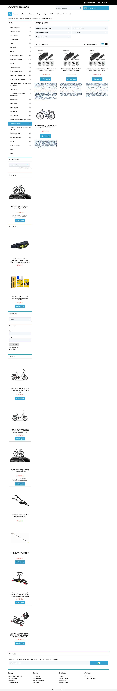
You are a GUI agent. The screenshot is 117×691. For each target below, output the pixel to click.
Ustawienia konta (63, 682)
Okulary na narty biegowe (16, 71)
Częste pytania (37, 678)
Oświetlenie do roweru (15, 137)
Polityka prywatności (38, 680)
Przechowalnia (62, 680)
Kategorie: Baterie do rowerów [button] (44, 28)
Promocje (12, 153)
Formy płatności (12, 678)
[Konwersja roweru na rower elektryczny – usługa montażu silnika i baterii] (46, 114)
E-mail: (11, 331)
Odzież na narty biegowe (16, 59)
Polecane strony (88, 676)
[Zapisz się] (99, 663)
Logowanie (61, 676)
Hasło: (10, 337)
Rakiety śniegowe (14, 115)
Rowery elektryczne (14, 27)
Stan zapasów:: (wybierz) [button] (43, 32)
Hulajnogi (12, 141)
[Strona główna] (10, 14)
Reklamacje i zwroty (13, 682)
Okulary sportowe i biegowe (16, 55)
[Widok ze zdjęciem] (102, 44)
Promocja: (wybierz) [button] (41, 36)
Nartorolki (12, 43)
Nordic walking (13, 47)
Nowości (12, 149)
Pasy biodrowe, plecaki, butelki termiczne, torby (17, 94)
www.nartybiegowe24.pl (18, 7)
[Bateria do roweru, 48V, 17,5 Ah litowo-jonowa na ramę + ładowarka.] (97, 58)
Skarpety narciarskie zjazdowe (17, 75)
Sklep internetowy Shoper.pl (58, 689)
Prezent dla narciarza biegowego (18, 79)
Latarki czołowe (13, 99)
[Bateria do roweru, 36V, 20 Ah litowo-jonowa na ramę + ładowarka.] (71, 58)
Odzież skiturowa (14, 103)
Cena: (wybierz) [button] (77, 32)
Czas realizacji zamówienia (15, 676)
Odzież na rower (14, 107)
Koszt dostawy (12, 680)
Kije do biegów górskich (15, 133)
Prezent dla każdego (15, 145)
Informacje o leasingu (89, 678)
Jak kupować (36, 676)
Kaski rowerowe (13, 35)
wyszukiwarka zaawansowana (24, 167)
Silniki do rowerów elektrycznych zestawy (19, 128)
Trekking (12, 51)
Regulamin (36, 682)
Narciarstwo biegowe (15, 67)
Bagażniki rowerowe (15, 31)
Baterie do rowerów (16, 123)
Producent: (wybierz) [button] (78, 28)
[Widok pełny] (106, 44)
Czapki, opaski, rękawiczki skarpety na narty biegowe (19, 84)
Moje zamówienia (63, 678)
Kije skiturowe (13, 111)
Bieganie (12, 63)
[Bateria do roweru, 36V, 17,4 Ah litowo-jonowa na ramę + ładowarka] (46, 58)
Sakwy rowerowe (14, 39)
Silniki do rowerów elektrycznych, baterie (20, 119)
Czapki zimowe (13, 89)
